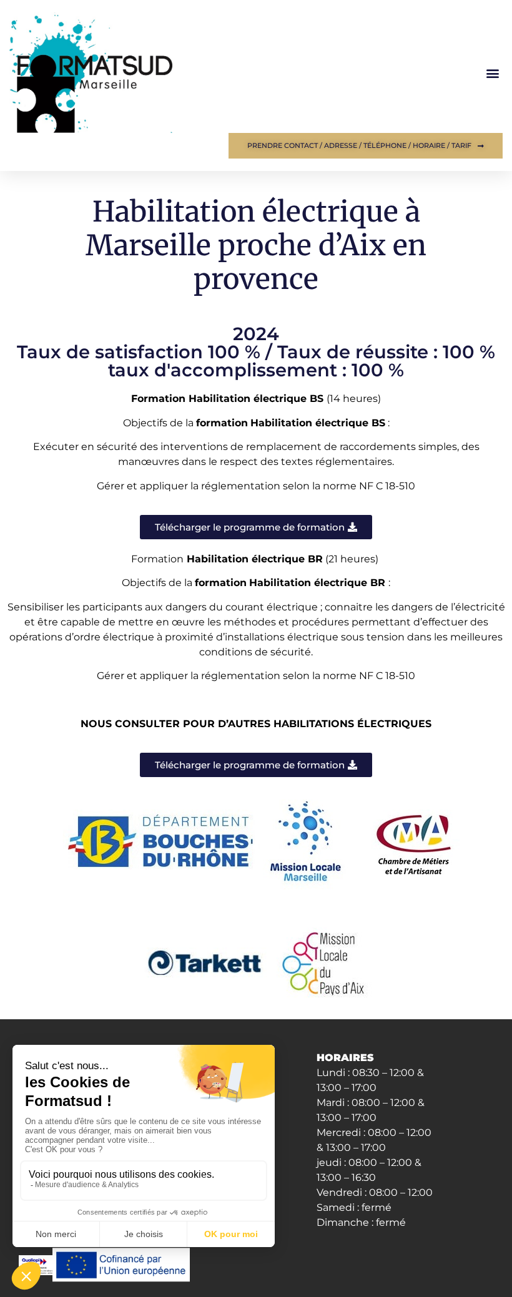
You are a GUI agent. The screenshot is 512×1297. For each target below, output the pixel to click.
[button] (492, 72)
